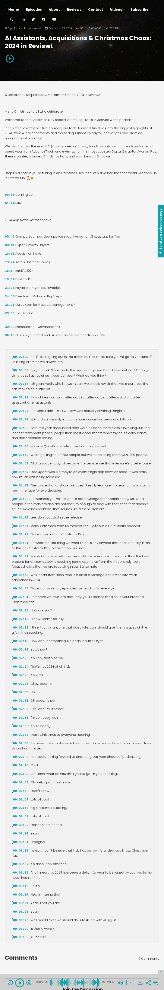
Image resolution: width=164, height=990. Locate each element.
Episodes (34, 9)
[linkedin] (23, 20)
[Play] (19, 983)
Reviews (74, 9)
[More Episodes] (155, 982)
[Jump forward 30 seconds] (29, 982)
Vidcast (117, 9)
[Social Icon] (43, 20)
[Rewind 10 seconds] (10, 982)
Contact (95, 9)
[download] (140, 982)
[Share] (148, 982)
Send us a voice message (160, 229)
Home (13, 9)
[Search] (11, 20)
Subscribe (139, 9)
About (54, 9)
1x (130, 982)
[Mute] (120, 983)
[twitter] (33, 20)
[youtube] (54, 20)
